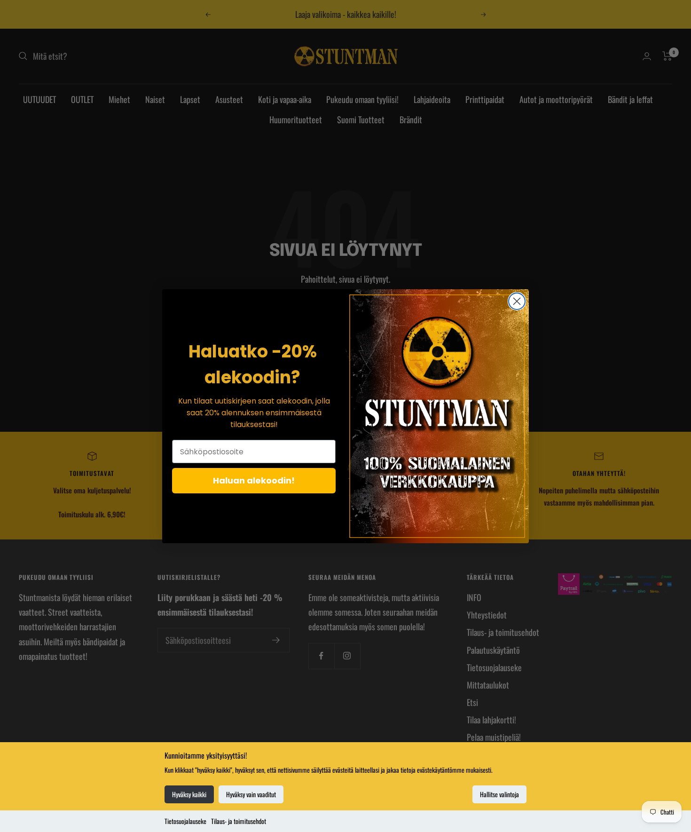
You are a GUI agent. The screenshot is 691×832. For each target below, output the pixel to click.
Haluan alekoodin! (254, 480)
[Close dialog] (517, 301)
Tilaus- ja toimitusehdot (238, 821)
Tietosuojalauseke (185, 821)
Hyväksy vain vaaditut (251, 794)
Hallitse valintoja (499, 794)
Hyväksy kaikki (189, 794)
